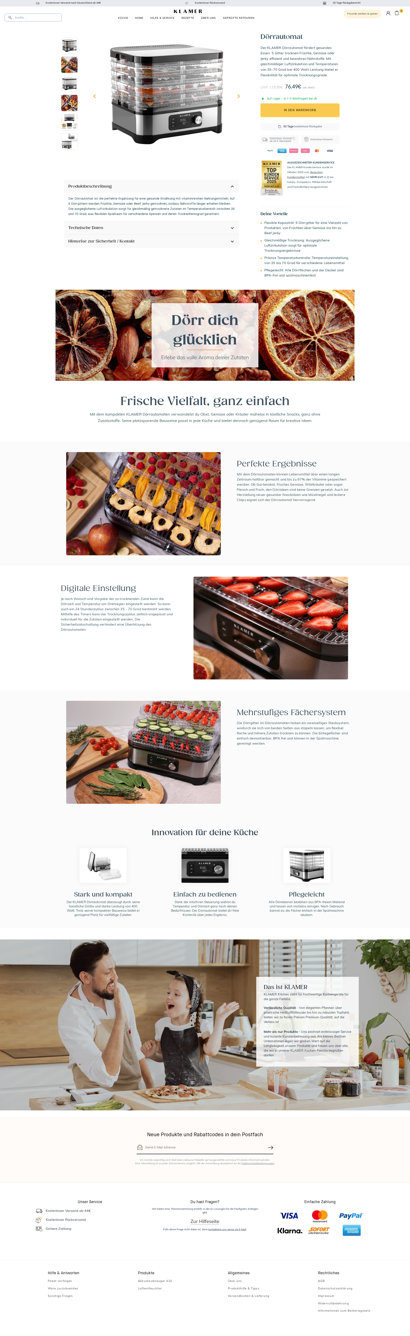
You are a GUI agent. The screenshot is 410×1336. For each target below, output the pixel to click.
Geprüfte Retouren (239, 17)
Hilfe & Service (162, 17)
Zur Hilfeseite (204, 1221)
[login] (388, 13)
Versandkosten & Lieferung (248, 1296)
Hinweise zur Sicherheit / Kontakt (101, 241)
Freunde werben (362, 14)
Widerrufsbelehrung (333, 1303)
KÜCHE (123, 17)
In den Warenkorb (300, 110)
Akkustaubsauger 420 (155, 1281)
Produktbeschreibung (90, 186)
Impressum (326, 1296)
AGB (321, 1281)
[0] (397, 13)
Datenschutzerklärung (335, 1288)
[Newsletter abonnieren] (271, 1147)
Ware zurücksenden (63, 1288)
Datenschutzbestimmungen (258, 1163)
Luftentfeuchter (150, 1288)
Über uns (208, 17)
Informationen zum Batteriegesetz (344, 1311)
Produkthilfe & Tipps (243, 1288)
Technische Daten (85, 227)
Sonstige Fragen (60, 1296)
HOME (139, 17)
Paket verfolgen (60, 1281)
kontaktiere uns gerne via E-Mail (227, 1229)
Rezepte (188, 17)
